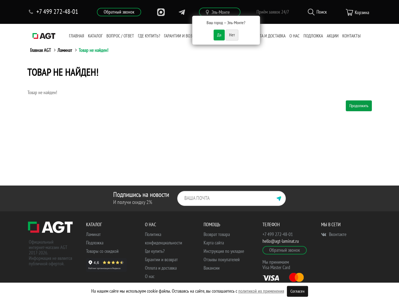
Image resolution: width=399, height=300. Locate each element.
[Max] (161, 12)
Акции (332, 36)
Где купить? (149, 36)
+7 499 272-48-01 (277, 234)
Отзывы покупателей (222, 260)
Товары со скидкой (102, 251)
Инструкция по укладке (224, 251)
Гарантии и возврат (182, 36)
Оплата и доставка (268, 36)
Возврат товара (217, 234)
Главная (76, 36)
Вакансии (212, 268)
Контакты (351, 36)
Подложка (313, 36)
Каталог (95, 36)
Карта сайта (214, 243)
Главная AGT (40, 50)
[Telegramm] (182, 12)
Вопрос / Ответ (120, 36)
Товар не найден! (93, 50)
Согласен (297, 291)
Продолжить (358, 105)
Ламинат (65, 50)
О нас (294, 36)
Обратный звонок (119, 12)
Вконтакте (337, 234)
